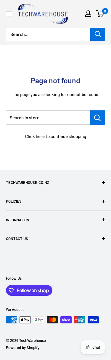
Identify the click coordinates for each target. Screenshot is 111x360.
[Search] (97, 34)
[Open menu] (9, 14)
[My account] (88, 13)
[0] (100, 13)
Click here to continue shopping (55, 136)
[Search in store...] (97, 117)
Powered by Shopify (22, 347)
